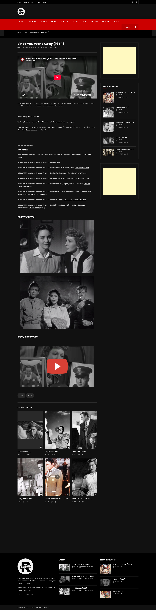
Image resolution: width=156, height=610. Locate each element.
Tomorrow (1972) (24, 452)
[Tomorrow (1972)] (108, 140)
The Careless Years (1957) (82, 499)
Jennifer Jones (57, 127)
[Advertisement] (99, 11)
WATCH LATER (42, 2)
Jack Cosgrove (79, 205)
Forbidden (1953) (122, 107)
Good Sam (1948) (79, 452)
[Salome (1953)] (105, 594)
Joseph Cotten (80, 127)
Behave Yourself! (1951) (125, 122)
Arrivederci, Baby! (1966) (125, 92)
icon (30, 429)
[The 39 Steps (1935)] (64, 591)
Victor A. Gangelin (40, 194)
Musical (76, 22)
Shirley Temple (31, 130)
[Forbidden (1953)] (108, 112)
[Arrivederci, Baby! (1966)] (108, 97)
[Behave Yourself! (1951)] (108, 127)
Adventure (32, 22)
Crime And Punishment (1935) (83, 576)
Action (20, 22)
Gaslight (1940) (119, 579)
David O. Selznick (59, 122)
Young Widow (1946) (25, 499)
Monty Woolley (81, 173)
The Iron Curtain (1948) (81, 564)
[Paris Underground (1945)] (2, 33)
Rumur (21, 47)
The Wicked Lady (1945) (125, 149)
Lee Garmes (27, 186)
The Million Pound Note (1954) (56, 499)
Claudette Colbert (32, 127)
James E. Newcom (79, 200)
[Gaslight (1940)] (105, 582)
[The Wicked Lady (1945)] (108, 152)
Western (105, 22)
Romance (64, 22)
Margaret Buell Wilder (38, 122)
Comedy (44, 22)
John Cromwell (33, 116)
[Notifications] (136, 2)
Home (19, 2)
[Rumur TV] (21, 11)
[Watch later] (132, 2)
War (85, 22)
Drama (54, 22)
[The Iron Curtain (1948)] (64, 567)
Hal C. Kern (68, 200)
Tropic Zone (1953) (52, 452)
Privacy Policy (29, 2)
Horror (94, 22)
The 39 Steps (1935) (79, 588)
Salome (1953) (118, 591)
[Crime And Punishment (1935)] (64, 579)
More (115, 22)
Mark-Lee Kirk (28, 194)
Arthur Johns (34, 208)
